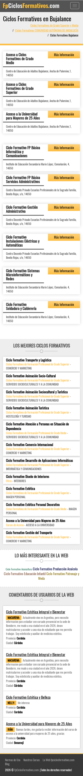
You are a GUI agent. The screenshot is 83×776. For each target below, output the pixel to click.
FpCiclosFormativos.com (26, 770)
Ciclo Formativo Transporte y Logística (28, 360)
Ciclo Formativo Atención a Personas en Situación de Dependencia (37, 426)
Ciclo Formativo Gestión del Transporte (29, 532)
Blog (7, 764)
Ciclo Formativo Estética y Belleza (28, 697)
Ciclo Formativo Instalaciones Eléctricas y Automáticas (22, 241)
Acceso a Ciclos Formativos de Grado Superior (20, 88)
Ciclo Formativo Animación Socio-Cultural (31, 376)
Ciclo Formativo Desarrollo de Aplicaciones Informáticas (39, 460)
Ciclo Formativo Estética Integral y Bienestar (35, 611)
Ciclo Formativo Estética (20, 488)
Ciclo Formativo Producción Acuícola (55, 568)
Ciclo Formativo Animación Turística (27, 408)
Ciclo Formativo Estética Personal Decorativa (33, 504)
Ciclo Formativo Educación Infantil (25, 573)
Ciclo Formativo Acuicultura (19, 569)
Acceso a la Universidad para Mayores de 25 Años (23, 115)
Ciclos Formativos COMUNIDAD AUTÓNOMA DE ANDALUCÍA (46, 30)
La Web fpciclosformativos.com (59, 760)
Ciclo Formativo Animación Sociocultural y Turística (37, 392)
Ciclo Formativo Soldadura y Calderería (21, 306)
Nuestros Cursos (31, 760)
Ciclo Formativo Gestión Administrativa (22, 209)
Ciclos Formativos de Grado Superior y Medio (54, 25)
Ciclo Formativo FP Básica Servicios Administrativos (23, 179)
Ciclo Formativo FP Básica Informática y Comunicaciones (23, 151)
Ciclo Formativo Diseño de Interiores (27, 476)
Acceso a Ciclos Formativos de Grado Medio (20, 58)
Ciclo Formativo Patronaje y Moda (58, 576)
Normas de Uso (12, 760)
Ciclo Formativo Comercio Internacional (29, 444)
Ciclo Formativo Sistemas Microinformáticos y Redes (23, 274)
